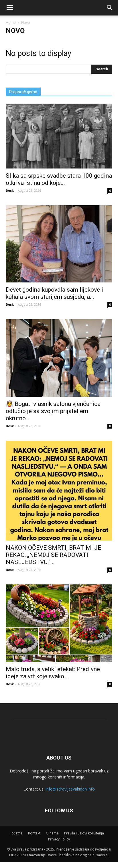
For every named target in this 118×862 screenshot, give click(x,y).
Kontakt (34, 833)
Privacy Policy (59, 839)
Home (11, 22)
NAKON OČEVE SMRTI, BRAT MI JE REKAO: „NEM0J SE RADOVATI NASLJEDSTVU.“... (53, 554)
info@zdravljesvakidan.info (70, 789)
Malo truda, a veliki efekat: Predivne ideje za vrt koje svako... (53, 673)
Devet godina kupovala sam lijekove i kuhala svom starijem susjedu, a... (54, 293)
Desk (10, 190)
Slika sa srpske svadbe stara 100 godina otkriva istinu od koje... (59, 179)
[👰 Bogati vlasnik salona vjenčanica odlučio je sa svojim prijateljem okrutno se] (59, 358)
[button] (110, 8)
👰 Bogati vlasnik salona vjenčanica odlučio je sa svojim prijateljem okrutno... (53, 411)
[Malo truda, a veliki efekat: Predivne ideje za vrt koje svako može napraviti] (59, 623)
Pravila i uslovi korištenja (84, 833)
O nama (52, 833)
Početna (16, 833)
